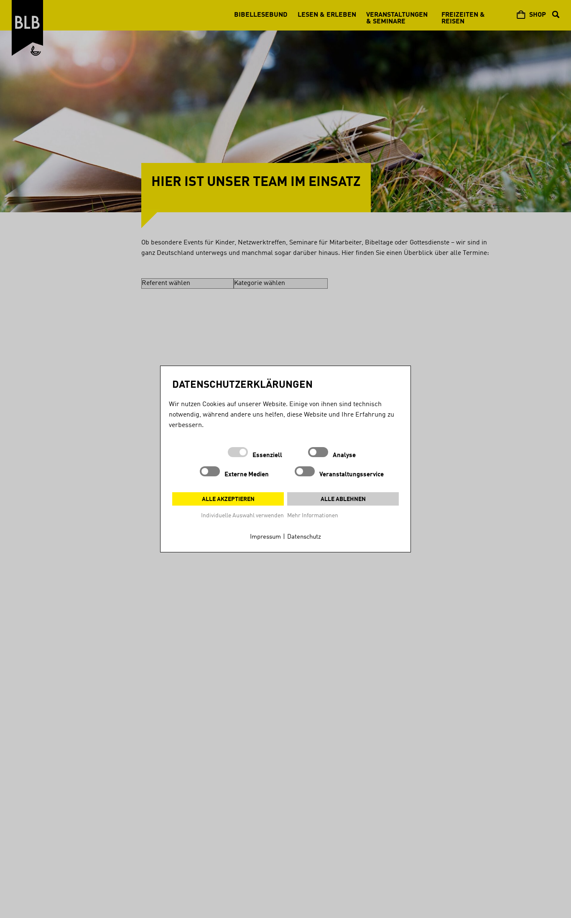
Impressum (265, 537)
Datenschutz (304, 537)
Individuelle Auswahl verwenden (242, 516)
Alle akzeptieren (228, 499)
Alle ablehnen (343, 499)
